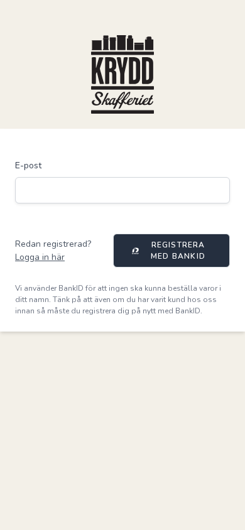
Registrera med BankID (178, 250)
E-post (28, 165)
